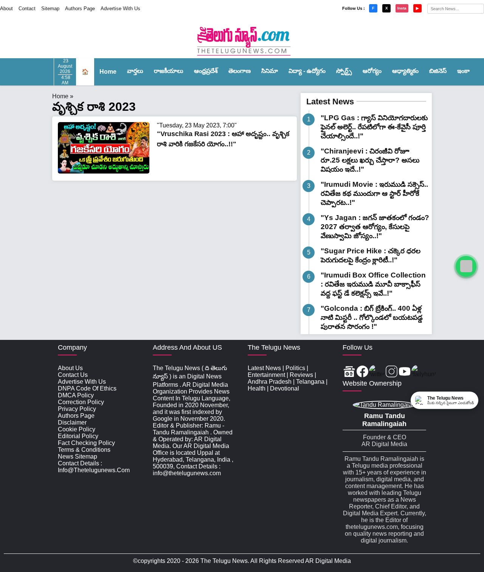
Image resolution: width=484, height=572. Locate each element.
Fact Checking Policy (86, 443)
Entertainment (266, 375)
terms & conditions (84, 449)
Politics (295, 368)
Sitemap (50, 8)
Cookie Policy (76, 429)
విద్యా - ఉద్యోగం (307, 71)
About (6, 8)
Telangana (310, 381)
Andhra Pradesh (270, 381)
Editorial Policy (78, 436)
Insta (401, 8)
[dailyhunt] (423, 372)
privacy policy (77, 409)
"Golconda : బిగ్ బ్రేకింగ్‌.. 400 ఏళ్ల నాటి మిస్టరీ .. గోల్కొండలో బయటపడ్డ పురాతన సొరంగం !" (372, 317)
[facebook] (362, 372)
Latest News (330, 101)
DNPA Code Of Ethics (87, 388)
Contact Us (73, 375)
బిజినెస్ (438, 71)
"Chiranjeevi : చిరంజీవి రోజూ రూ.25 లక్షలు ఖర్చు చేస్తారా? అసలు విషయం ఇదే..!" (370, 160)
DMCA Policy (76, 395)
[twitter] (377, 372)
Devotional (284, 388)
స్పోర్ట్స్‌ (344, 71)
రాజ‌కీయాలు (168, 71)
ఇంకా (463, 71)
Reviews (301, 375)
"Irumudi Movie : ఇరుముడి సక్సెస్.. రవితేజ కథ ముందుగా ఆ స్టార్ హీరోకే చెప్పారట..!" (374, 193)
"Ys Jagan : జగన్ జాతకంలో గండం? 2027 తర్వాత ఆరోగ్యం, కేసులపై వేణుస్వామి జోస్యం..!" (375, 227)
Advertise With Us (120, 8)
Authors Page (80, 8)
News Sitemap (77, 456)
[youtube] (404, 372)
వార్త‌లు (135, 71)
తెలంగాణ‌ (239, 71)
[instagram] (391, 372)
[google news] (349, 372)
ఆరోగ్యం (372, 71)
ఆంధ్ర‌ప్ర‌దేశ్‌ (206, 71)
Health (256, 388)
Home (107, 71)
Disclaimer (72, 422)
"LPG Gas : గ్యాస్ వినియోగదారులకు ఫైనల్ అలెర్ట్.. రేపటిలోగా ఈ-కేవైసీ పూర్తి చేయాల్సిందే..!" (374, 127)
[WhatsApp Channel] (466, 266)
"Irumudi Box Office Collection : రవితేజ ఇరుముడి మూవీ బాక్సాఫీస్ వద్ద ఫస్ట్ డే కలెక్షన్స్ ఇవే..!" (373, 284)
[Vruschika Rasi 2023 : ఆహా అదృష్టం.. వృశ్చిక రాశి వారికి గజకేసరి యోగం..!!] (103, 171)
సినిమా (269, 71)
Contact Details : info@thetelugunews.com (94, 466)
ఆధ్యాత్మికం (405, 71)
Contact (27, 8)
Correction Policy (81, 402)
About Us (70, 368)
